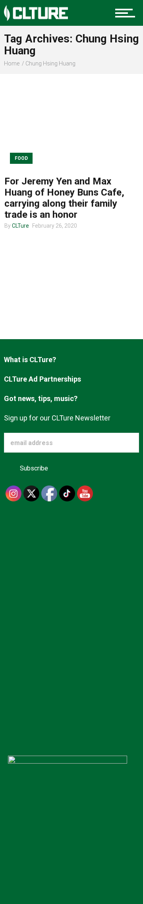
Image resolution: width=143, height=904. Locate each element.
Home (11, 63)
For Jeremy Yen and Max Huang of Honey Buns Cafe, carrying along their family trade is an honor (64, 198)
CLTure (20, 226)
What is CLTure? (30, 359)
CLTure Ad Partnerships (42, 379)
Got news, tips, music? (40, 398)
